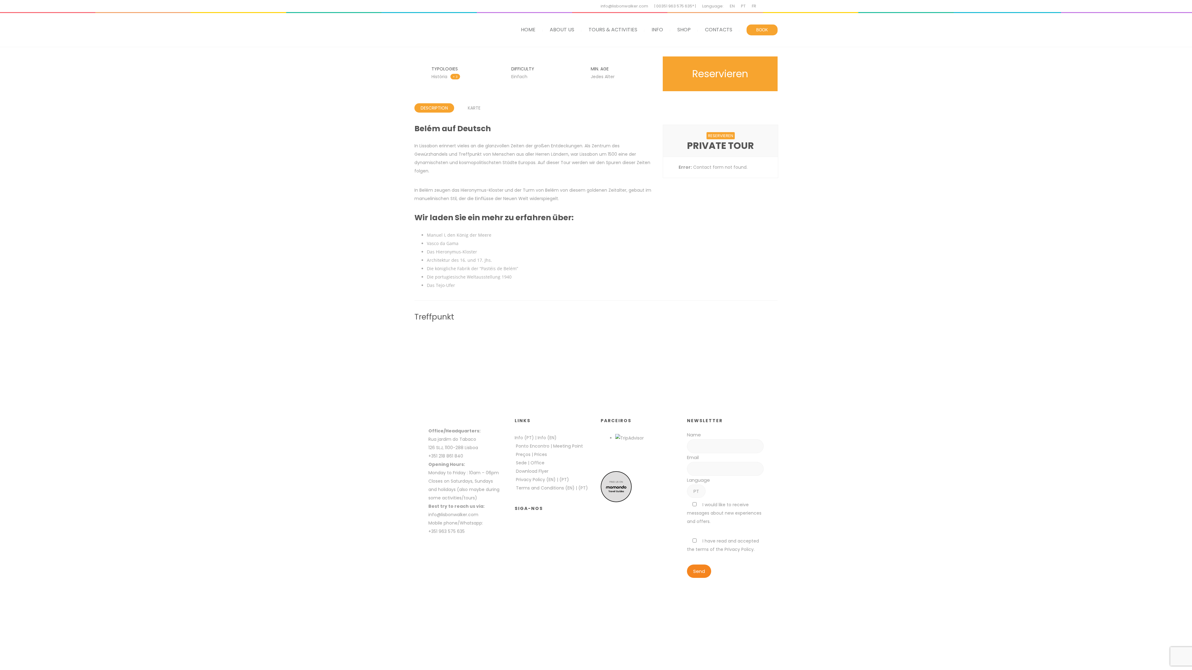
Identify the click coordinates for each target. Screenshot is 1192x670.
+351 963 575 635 (447, 531)
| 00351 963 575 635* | (675, 6)
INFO (657, 29)
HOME (528, 29)
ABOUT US (562, 29)
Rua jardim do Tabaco (452, 439)
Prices (540, 454)
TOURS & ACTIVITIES (613, 29)
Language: (713, 6)
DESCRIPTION (434, 108)
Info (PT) (524, 438)
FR (754, 6)
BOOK (762, 30)
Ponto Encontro (532, 446)
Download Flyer (532, 471)
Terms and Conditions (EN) (546, 488)
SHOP (684, 29)
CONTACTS (718, 29)
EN (732, 6)
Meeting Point (567, 446)
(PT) (564, 479)
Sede (521, 463)
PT (743, 6)
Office (537, 463)
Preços (523, 454)
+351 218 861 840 (445, 456)
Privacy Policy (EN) (536, 479)
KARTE (474, 108)
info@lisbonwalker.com (624, 6)
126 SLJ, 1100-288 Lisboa (453, 447)
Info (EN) (547, 438)
